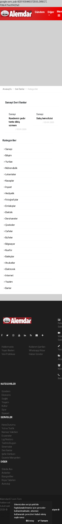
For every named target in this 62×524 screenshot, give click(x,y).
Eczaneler (7, 435)
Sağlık (5, 398)
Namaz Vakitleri (10, 432)
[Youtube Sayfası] (20, 335)
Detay (31, 521)
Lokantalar (10, 174)
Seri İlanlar (19, 89)
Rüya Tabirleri (8, 480)
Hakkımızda (8, 346)
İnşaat (8, 187)
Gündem (40, 12)
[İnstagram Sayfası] (14, 335)
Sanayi (8, 149)
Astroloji (6, 483)
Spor (4, 409)
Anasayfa (7, 89)
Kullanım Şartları (37, 346)
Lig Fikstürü (7, 439)
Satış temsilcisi (44, 118)
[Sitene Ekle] (44, 335)
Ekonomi (6, 395)
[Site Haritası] (38, 335)
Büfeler (9, 237)
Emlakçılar (10, 206)
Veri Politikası (8, 354)
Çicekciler (10, 225)
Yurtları (9, 161)
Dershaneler (11, 218)
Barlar (8, 288)
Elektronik (10, 269)
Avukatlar (10, 263)
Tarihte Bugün (9, 443)
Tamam (44, 521)
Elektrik (9, 212)
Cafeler (9, 231)
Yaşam (5, 402)
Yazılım (9, 281)
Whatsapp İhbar (37, 350)
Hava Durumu (9, 424)
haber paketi (6, 513)
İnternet (9, 275)
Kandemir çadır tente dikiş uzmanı (17, 122)
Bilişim (8, 155)
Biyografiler (7, 476)
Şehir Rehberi (8, 454)
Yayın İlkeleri (8, 350)
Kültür (5, 406)
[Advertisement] (31, 53)
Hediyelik (9, 193)
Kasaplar (9, 180)
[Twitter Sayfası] (8, 335)
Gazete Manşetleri (11, 457)
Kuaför (8, 250)
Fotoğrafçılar (11, 199)
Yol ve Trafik (8, 428)
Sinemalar (7, 446)
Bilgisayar (10, 244)
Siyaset (5, 413)
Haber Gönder (36, 354)
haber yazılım (7, 516)
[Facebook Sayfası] (3, 335)
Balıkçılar (9, 256)
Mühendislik (11, 168)
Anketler (6, 472)
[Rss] (32, 335)
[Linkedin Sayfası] (26, 335)
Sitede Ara (7, 469)
